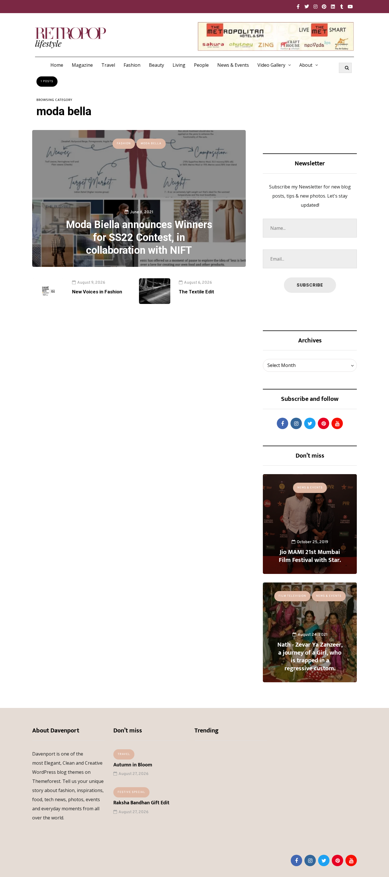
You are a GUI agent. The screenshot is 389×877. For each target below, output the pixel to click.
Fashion (132, 65)
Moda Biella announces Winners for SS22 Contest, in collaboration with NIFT (139, 237)
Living (179, 65)
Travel (108, 65)
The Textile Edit (196, 292)
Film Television (292, 596)
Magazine (82, 65)
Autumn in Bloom (132, 765)
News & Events (233, 65)
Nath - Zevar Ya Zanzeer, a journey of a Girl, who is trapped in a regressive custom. (310, 657)
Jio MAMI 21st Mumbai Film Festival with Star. (310, 556)
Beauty (156, 65)
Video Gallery (271, 65)
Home (56, 65)
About (305, 65)
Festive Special (131, 792)
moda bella (151, 143)
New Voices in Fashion (97, 292)
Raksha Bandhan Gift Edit (141, 803)
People (201, 65)
